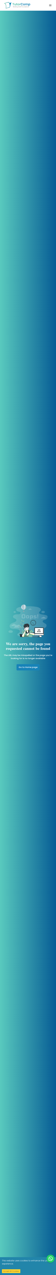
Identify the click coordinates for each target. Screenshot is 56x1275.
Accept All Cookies (11, 1271)
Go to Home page (28, 667)
